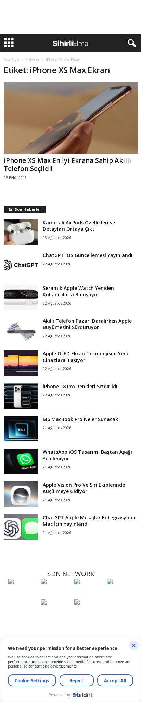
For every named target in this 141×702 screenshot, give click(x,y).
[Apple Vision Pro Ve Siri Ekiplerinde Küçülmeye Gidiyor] (21, 494)
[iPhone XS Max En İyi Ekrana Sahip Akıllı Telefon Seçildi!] (71, 118)
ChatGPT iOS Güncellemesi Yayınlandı (87, 255)
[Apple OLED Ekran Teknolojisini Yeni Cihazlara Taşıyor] (21, 363)
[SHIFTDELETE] (23, 594)
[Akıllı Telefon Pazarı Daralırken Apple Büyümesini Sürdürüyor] (21, 330)
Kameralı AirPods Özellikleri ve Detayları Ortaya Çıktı (79, 225)
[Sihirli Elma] (55, 594)
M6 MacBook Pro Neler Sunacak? (81, 419)
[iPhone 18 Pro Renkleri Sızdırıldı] (21, 396)
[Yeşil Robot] (89, 594)
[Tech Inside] (122, 594)
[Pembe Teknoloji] (55, 614)
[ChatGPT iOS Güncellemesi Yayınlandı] (21, 265)
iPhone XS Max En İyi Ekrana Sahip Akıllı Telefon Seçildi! (67, 164)
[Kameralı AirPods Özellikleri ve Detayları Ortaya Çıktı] (21, 232)
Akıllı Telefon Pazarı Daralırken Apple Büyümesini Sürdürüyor (87, 324)
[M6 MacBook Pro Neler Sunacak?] (21, 428)
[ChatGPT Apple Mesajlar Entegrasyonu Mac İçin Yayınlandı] (21, 527)
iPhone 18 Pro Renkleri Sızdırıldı (80, 386)
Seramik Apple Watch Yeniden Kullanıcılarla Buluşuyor (78, 291)
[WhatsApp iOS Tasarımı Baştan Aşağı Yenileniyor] (21, 461)
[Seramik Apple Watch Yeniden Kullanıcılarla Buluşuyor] (21, 297)
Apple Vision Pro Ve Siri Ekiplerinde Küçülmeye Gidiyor (84, 487)
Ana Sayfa (11, 59)
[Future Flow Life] (89, 614)
